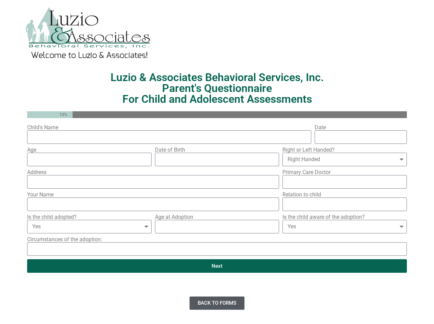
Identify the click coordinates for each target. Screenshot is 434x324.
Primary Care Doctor (306, 172)
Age (31, 150)
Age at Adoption (174, 217)
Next (217, 266)
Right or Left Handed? (308, 150)
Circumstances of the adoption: (64, 239)
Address (36, 172)
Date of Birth (170, 150)
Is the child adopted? (52, 217)
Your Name (40, 194)
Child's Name (42, 127)
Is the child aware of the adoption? (323, 217)
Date (320, 127)
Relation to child (301, 194)
